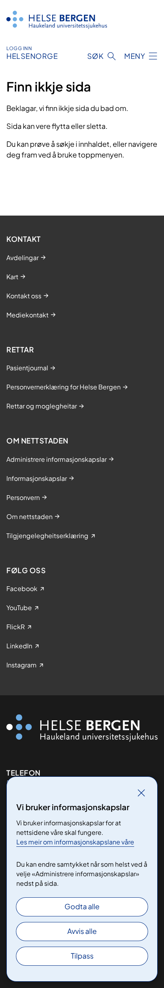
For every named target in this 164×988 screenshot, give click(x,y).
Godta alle (82, 906)
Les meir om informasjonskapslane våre (75, 842)
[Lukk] (141, 792)
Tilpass (82, 955)
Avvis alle (82, 930)
